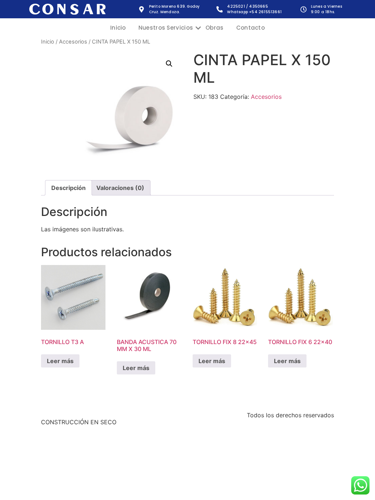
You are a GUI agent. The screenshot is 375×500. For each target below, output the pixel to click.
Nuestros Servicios (165, 27)
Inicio (118, 27)
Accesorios (73, 41)
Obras (214, 27)
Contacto (250, 27)
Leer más (60, 361)
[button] (169, 63)
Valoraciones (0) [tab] (120, 187)
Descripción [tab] (68, 187)
